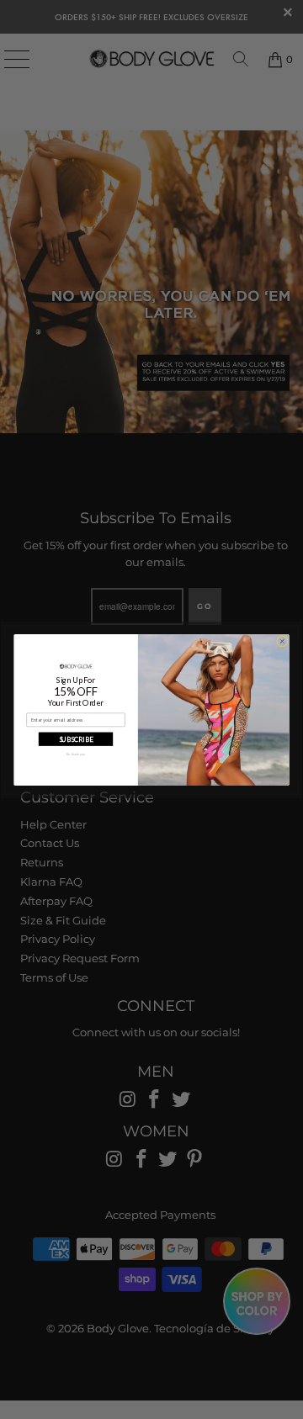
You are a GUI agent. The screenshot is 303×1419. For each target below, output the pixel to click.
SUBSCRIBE (76, 738)
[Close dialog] (282, 640)
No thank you (75, 754)
